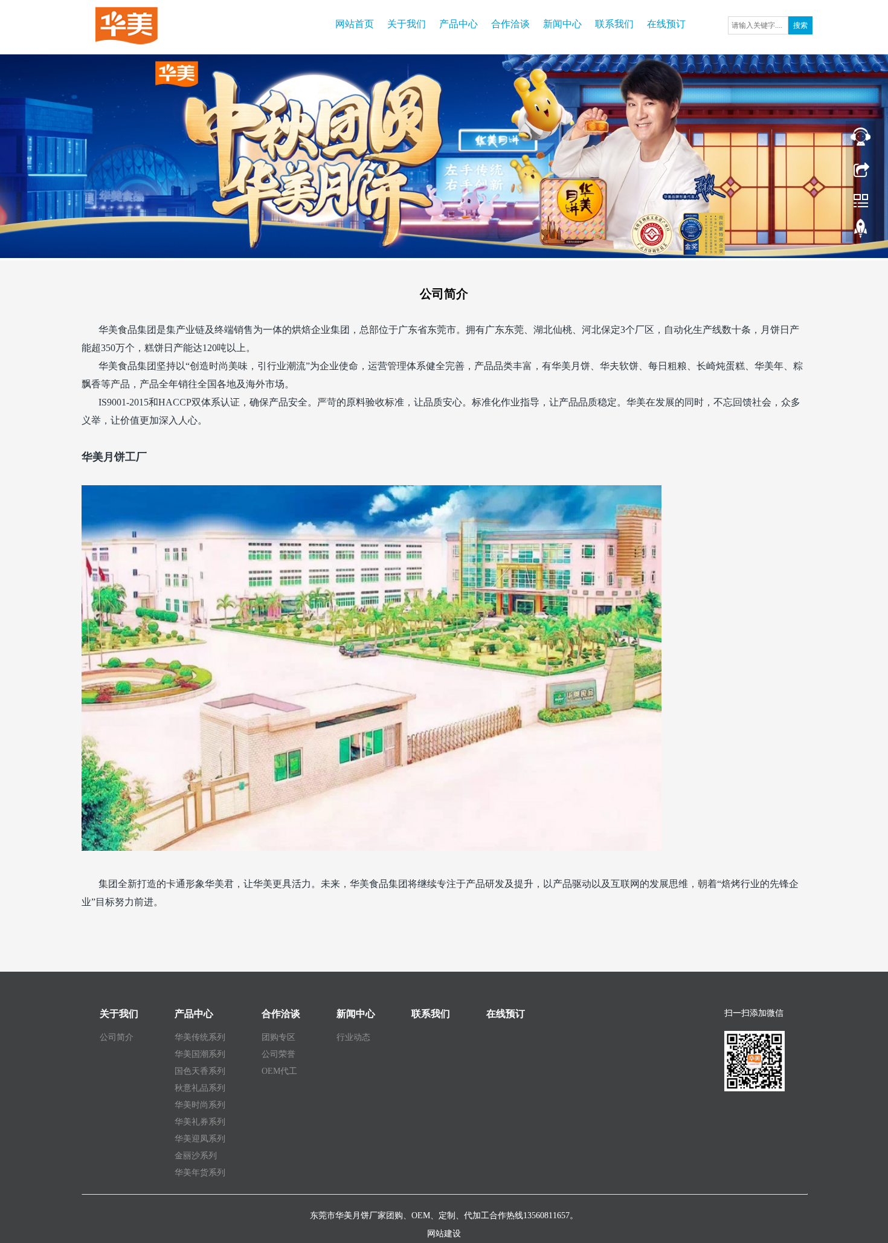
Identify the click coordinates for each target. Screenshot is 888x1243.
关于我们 (406, 24)
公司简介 (117, 1037)
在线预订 (666, 24)
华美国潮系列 (200, 1054)
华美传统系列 (200, 1037)
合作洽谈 (510, 24)
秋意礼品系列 (200, 1088)
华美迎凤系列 (200, 1138)
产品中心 (458, 24)
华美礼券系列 (200, 1121)
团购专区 (278, 1037)
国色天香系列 (200, 1071)
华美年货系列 (200, 1172)
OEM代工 (279, 1071)
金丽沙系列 (196, 1155)
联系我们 (614, 24)
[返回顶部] (861, 231)
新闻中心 (562, 24)
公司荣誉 (278, 1054)
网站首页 (354, 24)
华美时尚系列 (200, 1104)
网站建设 (444, 1233)
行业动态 (353, 1037)
